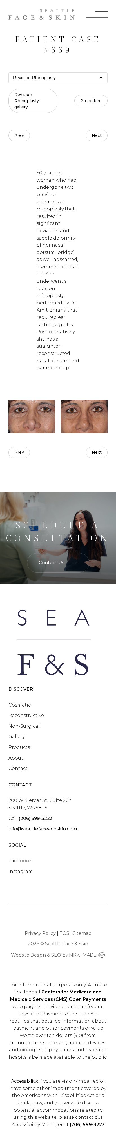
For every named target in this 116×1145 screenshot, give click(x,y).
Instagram (20, 871)
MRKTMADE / (84, 955)
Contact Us (51, 562)
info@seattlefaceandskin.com (42, 829)
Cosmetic (19, 705)
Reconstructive (26, 715)
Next (97, 135)
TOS (64, 933)
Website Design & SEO (36, 955)
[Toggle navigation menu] (91, 15)
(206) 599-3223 (36, 818)
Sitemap (82, 933)
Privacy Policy (40, 933)
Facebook (20, 860)
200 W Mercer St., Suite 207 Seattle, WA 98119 (39, 804)
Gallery (16, 736)
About (15, 758)
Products (19, 747)
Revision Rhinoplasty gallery (26, 101)
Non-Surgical (24, 726)
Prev (19, 135)
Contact (18, 768)
